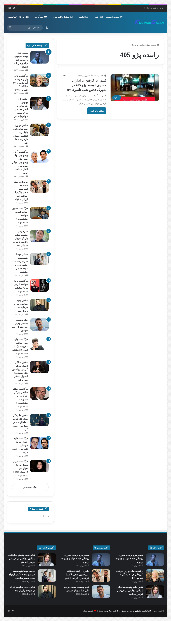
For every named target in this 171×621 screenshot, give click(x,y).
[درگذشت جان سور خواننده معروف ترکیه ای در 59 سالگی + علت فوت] (39, 344)
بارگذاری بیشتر (30, 487)
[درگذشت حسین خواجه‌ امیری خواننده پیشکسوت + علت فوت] (39, 213)
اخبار (97, 17)
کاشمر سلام (99, 76)
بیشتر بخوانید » (97, 111)
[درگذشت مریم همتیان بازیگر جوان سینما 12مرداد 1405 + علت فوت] (39, 466)
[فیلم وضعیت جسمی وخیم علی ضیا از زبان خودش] (39, 324)
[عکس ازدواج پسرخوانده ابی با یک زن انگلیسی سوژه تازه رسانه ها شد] (39, 130)
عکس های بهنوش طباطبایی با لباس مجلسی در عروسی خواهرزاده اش (130, 590)
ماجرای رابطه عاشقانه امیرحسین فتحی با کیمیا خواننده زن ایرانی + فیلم (77, 574)
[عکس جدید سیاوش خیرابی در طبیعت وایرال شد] (39, 305)
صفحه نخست (113, 17)
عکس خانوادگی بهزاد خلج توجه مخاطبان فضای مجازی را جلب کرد (20, 422)
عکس (82, 17)
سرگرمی (39, 17)
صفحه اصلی (151, 45)
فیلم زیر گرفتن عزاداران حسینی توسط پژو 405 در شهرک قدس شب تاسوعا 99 (86, 85)
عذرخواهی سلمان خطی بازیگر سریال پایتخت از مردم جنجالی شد (20, 238)
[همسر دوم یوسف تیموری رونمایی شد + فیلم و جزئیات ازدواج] (39, 57)
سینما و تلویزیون (61, 17)
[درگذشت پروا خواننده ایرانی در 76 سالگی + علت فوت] (39, 285)
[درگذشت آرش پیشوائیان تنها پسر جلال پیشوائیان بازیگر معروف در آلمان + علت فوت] (39, 156)
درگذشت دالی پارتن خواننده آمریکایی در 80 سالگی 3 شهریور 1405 (20, 83)
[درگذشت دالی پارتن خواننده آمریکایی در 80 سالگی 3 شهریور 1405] (39, 80)
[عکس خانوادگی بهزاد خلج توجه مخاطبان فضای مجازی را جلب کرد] (39, 420)
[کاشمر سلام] (149, 22)
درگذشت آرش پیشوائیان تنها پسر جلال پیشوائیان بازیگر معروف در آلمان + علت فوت (20, 162)
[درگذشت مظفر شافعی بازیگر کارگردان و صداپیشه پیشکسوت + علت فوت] (39, 393)
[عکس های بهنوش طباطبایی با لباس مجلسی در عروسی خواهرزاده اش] (39, 103)
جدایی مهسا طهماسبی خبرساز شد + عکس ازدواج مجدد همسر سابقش (22, 574)
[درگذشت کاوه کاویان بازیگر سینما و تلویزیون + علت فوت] (39, 443)
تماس (11, 17)
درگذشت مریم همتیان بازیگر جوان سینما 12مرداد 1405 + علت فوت (20, 468)
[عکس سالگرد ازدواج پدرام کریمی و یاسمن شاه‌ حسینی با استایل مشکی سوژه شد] (39, 367)
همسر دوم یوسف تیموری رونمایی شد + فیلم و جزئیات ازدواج (21, 60)
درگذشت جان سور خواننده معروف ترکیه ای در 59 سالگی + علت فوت (20, 346)
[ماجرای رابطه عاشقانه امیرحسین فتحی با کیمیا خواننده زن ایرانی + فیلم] (39, 186)
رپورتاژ (22, 17)
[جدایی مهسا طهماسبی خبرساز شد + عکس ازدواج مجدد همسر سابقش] (39, 259)
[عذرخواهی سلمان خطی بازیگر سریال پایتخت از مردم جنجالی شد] (39, 236)
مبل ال (42, 516)
